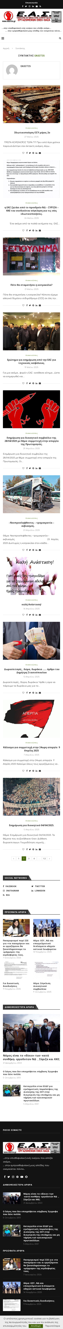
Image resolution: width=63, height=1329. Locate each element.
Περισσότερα (52, 1326)
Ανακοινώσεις (31, 128)
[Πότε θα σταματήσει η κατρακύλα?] (31, 256)
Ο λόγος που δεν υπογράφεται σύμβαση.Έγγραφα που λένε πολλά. (30, 1073)
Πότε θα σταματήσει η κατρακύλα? (31, 285)
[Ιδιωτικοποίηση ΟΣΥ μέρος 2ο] (31, 104)
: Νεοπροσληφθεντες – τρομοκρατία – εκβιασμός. (31, 524)
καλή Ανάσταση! (31, 604)
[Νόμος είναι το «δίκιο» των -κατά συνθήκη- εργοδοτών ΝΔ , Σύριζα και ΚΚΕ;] (31, 1033)
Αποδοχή (36, 1326)
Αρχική (6, 48)
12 (44, 858)
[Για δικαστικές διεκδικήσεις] (16, 971)
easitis (26, 66)
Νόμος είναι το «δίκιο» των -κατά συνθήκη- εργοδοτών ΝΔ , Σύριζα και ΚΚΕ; (31, 1057)
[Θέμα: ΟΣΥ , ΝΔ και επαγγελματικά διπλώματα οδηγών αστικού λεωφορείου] (46, 928)
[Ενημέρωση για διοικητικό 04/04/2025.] (31, 797)
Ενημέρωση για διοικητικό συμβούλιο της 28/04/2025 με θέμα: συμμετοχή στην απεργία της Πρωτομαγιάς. (32, 441)
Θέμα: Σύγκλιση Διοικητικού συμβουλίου (41, 986)
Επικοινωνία (31, 2)
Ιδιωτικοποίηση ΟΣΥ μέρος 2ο (31, 132)
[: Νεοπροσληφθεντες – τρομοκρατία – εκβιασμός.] (31, 494)
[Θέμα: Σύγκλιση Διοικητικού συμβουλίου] (46, 971)
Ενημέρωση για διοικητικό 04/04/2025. (31, 825)
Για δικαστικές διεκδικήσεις (11, 985)
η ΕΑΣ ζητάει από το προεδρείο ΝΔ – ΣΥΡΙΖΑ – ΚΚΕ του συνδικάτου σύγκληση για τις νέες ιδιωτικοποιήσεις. (32, 210)
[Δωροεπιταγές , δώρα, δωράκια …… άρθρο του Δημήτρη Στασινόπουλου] (31, 641)
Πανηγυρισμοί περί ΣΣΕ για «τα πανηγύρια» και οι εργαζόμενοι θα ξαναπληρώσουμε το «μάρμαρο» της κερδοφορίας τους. (16, 947)
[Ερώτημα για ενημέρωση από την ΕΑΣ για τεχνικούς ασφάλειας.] (31, 331)
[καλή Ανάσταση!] (31, 576)
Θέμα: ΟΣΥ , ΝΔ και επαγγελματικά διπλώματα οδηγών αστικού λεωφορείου (44, 945)
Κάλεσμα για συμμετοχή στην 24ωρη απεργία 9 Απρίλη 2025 (31, 749)
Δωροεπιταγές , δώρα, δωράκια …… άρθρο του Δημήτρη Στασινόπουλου (31, 671)
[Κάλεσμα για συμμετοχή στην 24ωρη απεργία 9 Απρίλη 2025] (31, 719)
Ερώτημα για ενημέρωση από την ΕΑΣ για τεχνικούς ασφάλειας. (31, 361)
